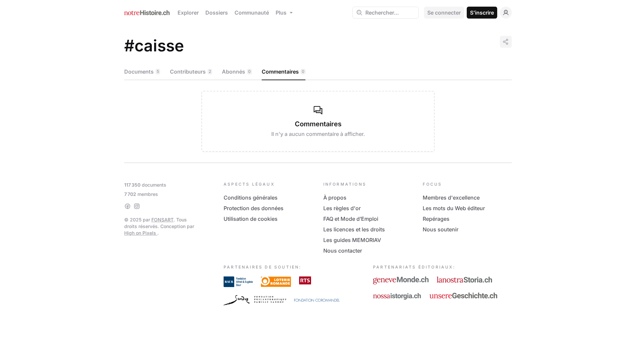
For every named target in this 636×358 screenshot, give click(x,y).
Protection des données (254, 208)
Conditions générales (251, 197)
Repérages (436, 218)
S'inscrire (482, 12)
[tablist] (318, 72)
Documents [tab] (141, 71)
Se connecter (444, 12)
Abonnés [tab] (236, 71)
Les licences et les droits (354, 229)
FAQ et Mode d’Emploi (350, 218)
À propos (334, 197)
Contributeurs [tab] (190, 71)
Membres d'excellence (451, 197)
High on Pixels (140, 233)
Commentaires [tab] (283, 71)
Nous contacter (342, 250)
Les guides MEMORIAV (352, 240)
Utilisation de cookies (251, 218)
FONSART (162, 219)
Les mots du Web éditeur (454, 208)
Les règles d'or (342, 208)
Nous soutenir (440, 229)
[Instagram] (136, 206)
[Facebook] (127, 206)
